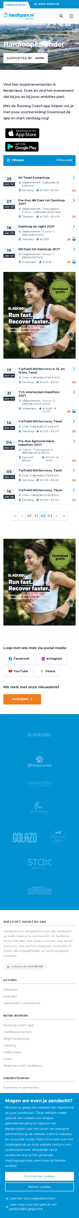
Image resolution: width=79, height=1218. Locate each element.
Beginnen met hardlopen (22, 1066)
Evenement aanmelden (21, 1087)
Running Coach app (18, 1025)
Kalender (10, 996)
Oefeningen (12, 1052)
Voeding (9, 1045)
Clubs (7, 1059)
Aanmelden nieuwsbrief (21, 1003)
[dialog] (39, 1155)
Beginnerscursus (16, 1039)
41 (36, 516)
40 (29, 516)
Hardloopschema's (17, 1032)
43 (50, 516)
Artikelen (10, 990)
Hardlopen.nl (16, 5)
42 (43, 516)
